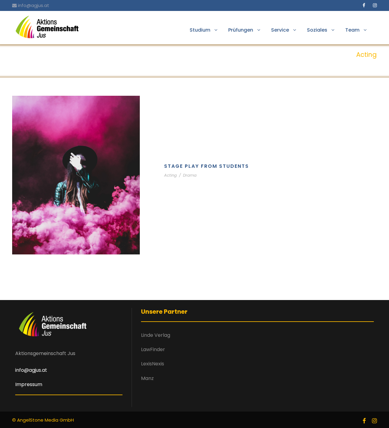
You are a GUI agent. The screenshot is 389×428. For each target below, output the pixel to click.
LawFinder (153, 349)
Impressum (28, 384)
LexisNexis (152, 363)
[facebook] (364, 5)
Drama (190, 175)
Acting (170, 175)
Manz (147, 378)
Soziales (317, 29)
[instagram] (375, 5)
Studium (200, 29)
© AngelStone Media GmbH (43, 420)
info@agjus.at (33, 5)
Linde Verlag (155, 335)
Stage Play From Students (206, 166)
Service (280, 29)
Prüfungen (240, 29)
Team (352, 29)
